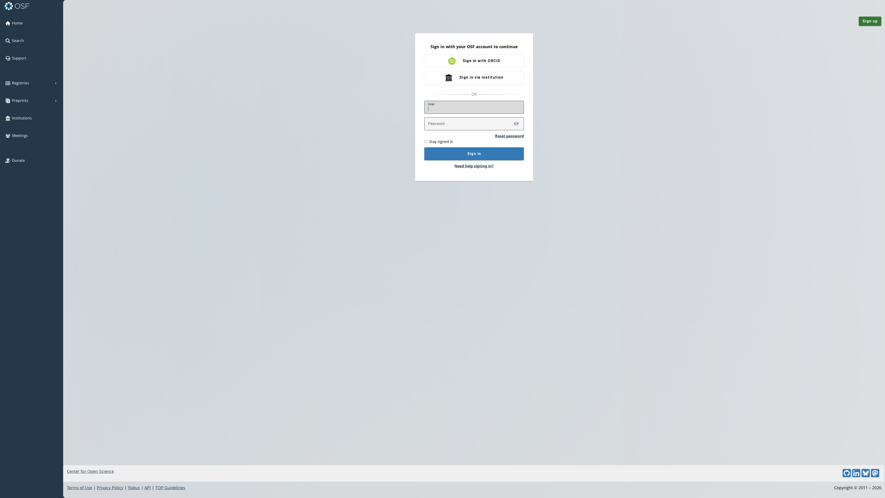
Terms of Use (79, 487)
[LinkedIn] (856, 475)
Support (19, 58)
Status (134, 487)
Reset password (509, 136)
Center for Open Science (90, 471)
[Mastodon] (875, 475)
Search (18, 40)
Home (17, 23)
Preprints (20, 100)
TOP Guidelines (170, 487)
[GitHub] (847, 475)
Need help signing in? (474, 166)
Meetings (20, 135)
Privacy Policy (110, 487)
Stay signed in (441, 141)
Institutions (22, 118)
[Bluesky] (865, 475)
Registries (20, 83)
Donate (18, 160)
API (148, 487)
